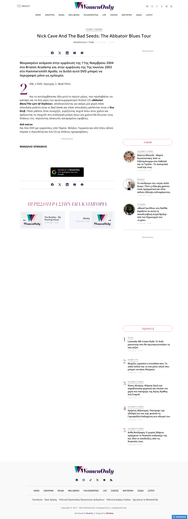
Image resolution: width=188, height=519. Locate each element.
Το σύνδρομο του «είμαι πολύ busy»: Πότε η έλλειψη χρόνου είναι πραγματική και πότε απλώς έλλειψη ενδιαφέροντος (153, 188)
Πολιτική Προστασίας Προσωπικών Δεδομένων (81, 499)
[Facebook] (52, 53)
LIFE (104, 15)
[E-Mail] (74, 53)
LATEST (149, 15)
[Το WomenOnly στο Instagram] (151, 6)
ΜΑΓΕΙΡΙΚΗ (127, 15)
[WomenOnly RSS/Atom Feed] (170, 6)
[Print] (82, 53)
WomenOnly (94, 470)
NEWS (38, 15)
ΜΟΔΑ (61, 15)
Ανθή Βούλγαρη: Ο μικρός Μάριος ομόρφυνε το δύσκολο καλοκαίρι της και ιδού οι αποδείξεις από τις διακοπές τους (147, 437)
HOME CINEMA (94, 29)
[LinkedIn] (67, 53)
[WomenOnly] (94, 6)
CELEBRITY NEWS (145, 151)
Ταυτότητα (37, 499)
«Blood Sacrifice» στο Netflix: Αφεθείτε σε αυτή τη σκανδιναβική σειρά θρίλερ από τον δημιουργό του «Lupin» (152, 214)
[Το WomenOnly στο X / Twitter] (161, 6)
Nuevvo (89, 513)
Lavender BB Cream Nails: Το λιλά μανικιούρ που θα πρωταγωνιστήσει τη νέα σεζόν (149, 344)
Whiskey (110, 513)
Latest (148, 142)
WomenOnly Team (84, 42)
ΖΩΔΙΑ (139, 15)
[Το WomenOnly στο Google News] (165, 6)
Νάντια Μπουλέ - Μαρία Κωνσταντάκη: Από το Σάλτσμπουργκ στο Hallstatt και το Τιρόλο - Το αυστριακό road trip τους (152, 161)
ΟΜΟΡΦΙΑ (50, 15)
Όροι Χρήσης (50, 499)
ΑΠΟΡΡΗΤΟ (181, 517)
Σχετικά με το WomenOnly (145, 499)
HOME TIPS (133, 359)
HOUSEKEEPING (91, 15)
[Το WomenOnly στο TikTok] (156, 6)
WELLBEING (74, 15)
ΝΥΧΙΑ (130, 337)
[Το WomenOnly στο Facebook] (146, 6)
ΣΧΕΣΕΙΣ (114, 15)
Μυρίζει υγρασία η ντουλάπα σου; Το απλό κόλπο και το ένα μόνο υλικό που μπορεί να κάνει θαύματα (148, 366)
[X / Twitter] (59, 53)
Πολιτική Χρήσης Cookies (118, 499)
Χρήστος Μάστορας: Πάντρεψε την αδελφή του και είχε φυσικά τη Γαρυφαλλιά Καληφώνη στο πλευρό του (149, 413)
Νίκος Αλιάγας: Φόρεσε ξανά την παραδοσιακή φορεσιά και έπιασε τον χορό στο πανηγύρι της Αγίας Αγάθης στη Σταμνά (148, 390)
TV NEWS (141, 204)
